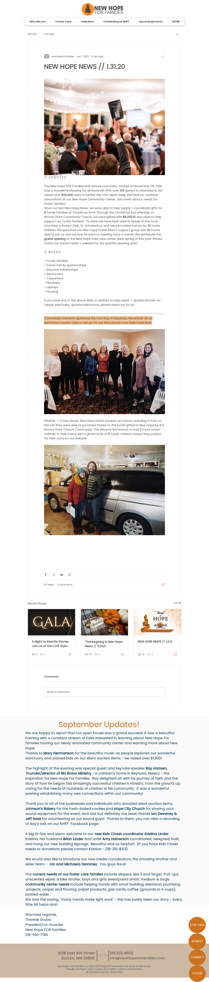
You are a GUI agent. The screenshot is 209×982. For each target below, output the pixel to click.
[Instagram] (105, 955)
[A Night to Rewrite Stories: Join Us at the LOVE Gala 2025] (51, 622)
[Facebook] (100, 955)
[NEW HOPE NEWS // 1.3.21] (157, 622)
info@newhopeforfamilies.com (137, 958)
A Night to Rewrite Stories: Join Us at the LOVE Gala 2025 (50, 643)
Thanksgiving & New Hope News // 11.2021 (103, 644)
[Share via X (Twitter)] (53, 574)
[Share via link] (69, 574)
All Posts (32, 34)
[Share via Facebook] (45, 574)
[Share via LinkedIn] (61, 574)
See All (177, 602)
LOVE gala (49, 34)
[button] (177, 34)
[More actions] (163, 56)
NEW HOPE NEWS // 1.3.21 (155, 641)
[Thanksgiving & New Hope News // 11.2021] (104, 622)
